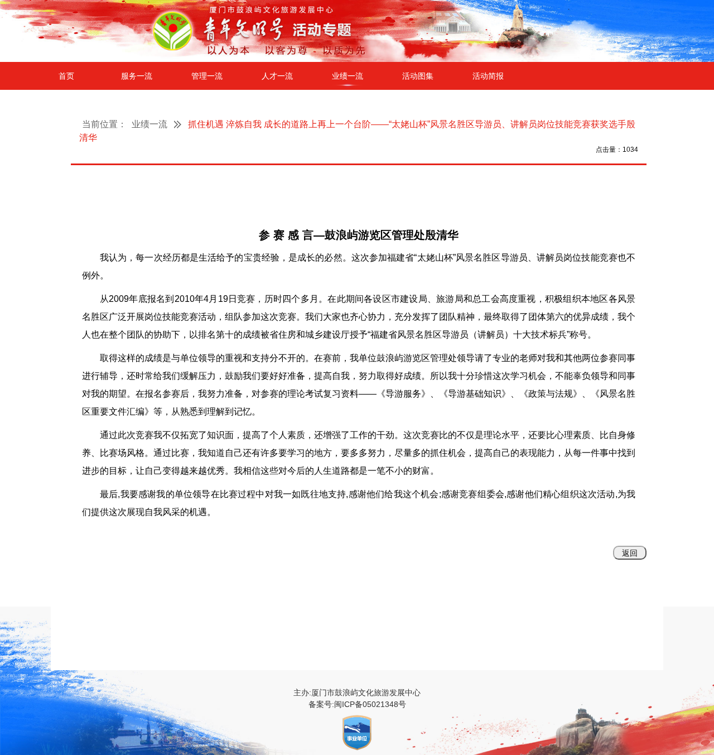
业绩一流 (347, 75)
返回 (630, 553)
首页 (66, 75)
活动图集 (417, 75)
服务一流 (136, 75)
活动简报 (488, 75)
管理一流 (207, 75)
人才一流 (277, 75)
